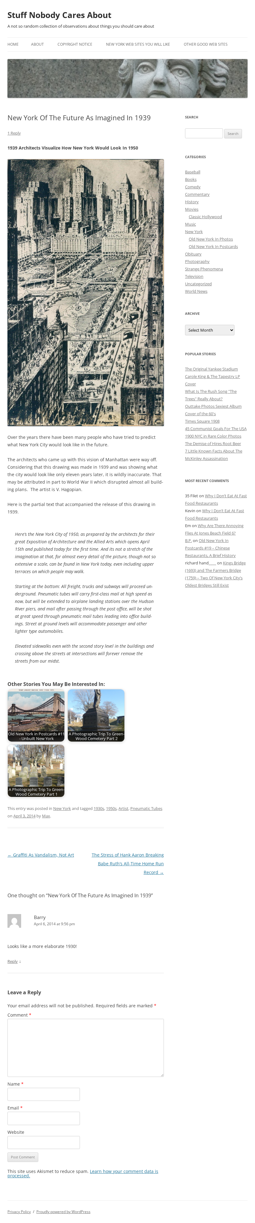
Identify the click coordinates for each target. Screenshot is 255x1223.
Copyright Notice (75, 44)
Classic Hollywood (205, 216)
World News (196, 291)
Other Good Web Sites (206, 44)
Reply (12, 961)
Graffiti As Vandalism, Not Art (40, 855)
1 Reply (14, 133)
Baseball (192, 172)
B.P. (188, 540)
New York (62, 808)
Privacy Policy (19, 1211)
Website (15, 1132)
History (192, 202)
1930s (99, 808)
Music (190, 224)
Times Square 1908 (202, 421)
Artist (123, 808)
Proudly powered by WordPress (63, 1211)
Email (15, 1108)
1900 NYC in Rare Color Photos (213, 436)
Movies (191, 209)
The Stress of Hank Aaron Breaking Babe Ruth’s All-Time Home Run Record (128, 863)
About (37, 44)
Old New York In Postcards (213, 246)
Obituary (193, 254)
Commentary (197, 194)
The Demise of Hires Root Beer (213, 443)
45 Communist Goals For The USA (216, 428)
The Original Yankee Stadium (211, 369)
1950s (111, 808)
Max (46, 816)
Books (191, 179)
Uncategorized (198, 284)
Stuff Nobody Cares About (59, 15)
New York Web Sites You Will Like (138, 44)
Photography (197, 261)
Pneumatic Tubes (146, 808)
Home (13, 44)
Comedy (193, 187)
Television (194, 276)
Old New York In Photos (211, 239)
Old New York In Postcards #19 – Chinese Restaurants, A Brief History (210, 548)
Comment (19, 1015)
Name (15, 1084)
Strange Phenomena (204, 269)
